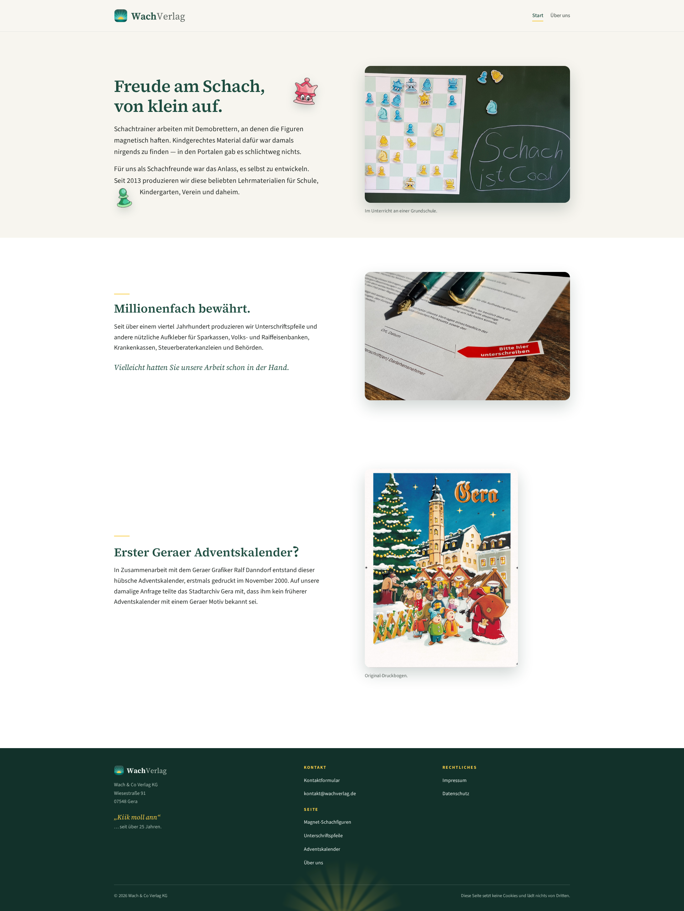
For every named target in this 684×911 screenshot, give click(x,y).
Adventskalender (322, 849)
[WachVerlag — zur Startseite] (150, 15)
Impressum (454, 780)
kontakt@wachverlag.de (330, 793)
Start (537, 15)
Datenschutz (455, 793)
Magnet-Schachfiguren (327, 822)
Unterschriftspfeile (323, 835)
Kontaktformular (322, 780)
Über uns (560, 15)
